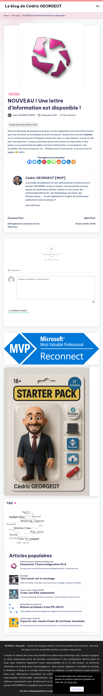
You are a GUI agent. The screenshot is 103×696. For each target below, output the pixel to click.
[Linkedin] (39, 162)
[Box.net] (68, 162)
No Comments (69, 115)
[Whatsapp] (49, 162)
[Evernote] (54, 162)
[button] (32, 205)
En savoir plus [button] (70, 682)
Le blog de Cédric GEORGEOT (33, 6)
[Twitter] (34, 162)
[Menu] (97, 6)
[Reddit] (59, 162)
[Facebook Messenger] (64, 162)
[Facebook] (29, 162)
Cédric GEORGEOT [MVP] (45, 178)
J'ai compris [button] (77, 689)
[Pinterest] (44, 162)
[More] (73, 162)
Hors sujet (14, 94)
